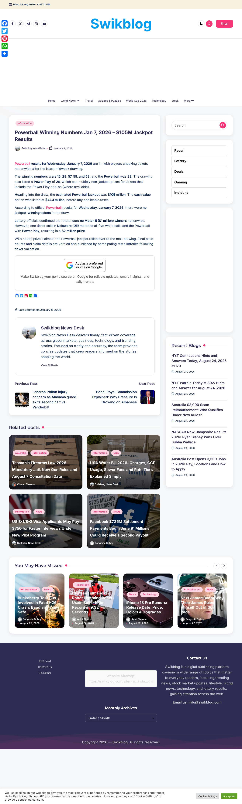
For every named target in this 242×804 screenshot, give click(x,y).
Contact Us (45, 667)
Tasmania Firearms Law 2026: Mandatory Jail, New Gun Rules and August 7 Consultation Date (44, 470)
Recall (179, 150)
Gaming (180, 182)
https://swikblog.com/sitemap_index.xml (121, 681)
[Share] (4, 53)
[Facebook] (4, 23)
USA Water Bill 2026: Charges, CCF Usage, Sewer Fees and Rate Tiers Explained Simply (122, 470)
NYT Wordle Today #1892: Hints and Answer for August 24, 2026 (198, 385)
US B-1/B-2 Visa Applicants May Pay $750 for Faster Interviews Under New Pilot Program (45, 528)
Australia (20, 452)
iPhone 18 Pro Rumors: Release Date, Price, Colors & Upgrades (92, 607)
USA (116, 452)
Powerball (22, 163)
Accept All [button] (229, 796)
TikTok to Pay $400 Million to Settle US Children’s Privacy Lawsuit (198, 605)
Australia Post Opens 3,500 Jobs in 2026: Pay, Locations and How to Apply (198, 464)
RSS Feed (45, 661)
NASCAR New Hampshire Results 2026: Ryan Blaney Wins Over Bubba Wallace (198, 437)
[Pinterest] (4, 38)
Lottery (180, 161)
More (187, 100)
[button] (224, 23)
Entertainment (137, 589)
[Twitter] (4, 31)
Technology (28, 584)
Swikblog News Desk (62, 327)
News (39, 511)
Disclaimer (45, 672)
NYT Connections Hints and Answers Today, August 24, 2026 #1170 (199, 361)
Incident (181, 193)
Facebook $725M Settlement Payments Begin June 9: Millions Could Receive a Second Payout (119, 528)
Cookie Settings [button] (207, 796)
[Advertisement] (121, 66)
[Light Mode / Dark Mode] (201, 23)
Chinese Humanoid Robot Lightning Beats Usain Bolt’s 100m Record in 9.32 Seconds (38, 602)
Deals (179, 171)
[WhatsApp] (4, 46)
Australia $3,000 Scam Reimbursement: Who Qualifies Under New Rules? (197, 410)
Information (25, 123)
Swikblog (121, 23)
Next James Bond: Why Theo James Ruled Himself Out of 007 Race (147, 605)
